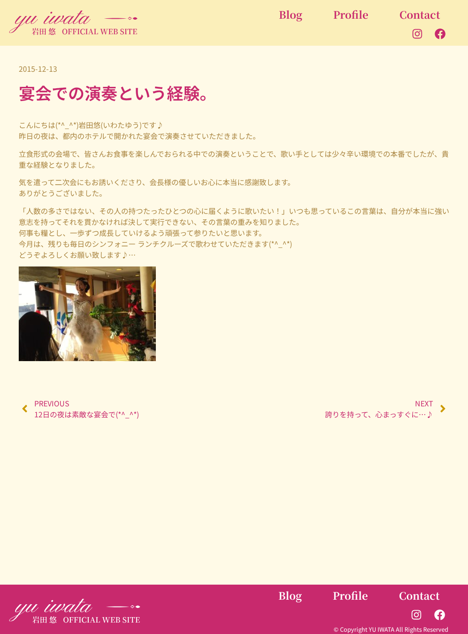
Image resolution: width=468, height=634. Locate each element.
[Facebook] (440, 33)
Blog (290, 14)
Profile (350, 14)
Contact (419, 14)
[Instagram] (417, 33)
